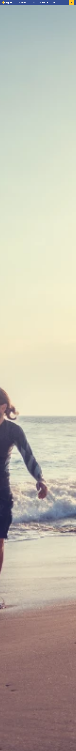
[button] (25, 2)
